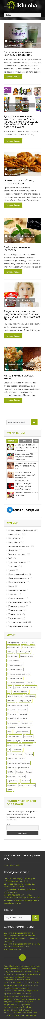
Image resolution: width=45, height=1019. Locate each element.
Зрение (11, 570)
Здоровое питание (17, 562)
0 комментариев (14, 105)
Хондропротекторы (27, 785)
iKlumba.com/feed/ (12, 865)
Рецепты (12, 594)
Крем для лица (26, 723)
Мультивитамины (14, 736)
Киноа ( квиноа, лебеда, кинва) (19, 377)
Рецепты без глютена (15, 758)
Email (8, 824)
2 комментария (13, 41)
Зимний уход (30, 696)
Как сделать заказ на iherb (17, 705)
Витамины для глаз (14, 678)
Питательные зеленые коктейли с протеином (18, 53)
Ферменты (25, 781)
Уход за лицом (15, 610)
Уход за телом (14, 614)
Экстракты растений (17, 622)
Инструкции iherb (16, 582)
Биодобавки (14, 542)
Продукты (29, 754)
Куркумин (11, 727)
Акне (32, 643)
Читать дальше (13, 77)
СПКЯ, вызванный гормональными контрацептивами (22, 947)
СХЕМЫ (10, 772)
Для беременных (29, 687)
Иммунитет (11, 701)
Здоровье (12, 566)
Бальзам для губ (23, 652)
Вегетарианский (13, 660)
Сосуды (29, 772)
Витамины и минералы (18, 546)
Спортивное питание (18, 602)
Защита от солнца (14, 696)
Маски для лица (24, 727)
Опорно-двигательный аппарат (19, 745)
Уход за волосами (16, 606)
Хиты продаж (14, 618)
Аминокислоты (13, 647)
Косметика (11, 714)
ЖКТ (10, 558)
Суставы (21, 776)
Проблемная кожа (14, 754)
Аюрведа (10, 652)
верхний (22, 957)
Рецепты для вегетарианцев (18, 763)
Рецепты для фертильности (18, 767)
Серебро (19, 772)
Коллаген (11, 709)
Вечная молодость (14, 665)
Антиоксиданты (28, 647)
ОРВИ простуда (13, 741)
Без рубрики (14, 538)
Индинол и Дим (26, 701)
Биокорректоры (26, 656)
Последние (12, 441)
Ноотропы (28, 736)
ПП (8, 750)
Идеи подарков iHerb (18, 574)
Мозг (9, 732)
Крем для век (12, 723)
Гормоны (30, 683)
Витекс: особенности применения (19, 935)
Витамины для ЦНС (15, 669)
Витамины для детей (15, 683)
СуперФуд (11, 776)
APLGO (24, 643)
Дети (9, 687)
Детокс (17, 687)
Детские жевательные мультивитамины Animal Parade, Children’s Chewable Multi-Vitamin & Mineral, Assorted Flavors (21, 122)
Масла (11, 586)
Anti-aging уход (13, 643)
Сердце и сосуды (16, 598)
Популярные (25, 441)
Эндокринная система (18, 626)
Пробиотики (17, 750)
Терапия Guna (12, 781)
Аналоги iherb (14, 534)
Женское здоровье (17, 554)
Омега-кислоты (29, 741)
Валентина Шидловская (13, 45)
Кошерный (23, 714)
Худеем (10, 790)
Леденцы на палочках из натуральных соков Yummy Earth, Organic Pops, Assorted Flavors (22, 315)
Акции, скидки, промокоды (20, 530)
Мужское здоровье (17, 590)
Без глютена (12, 656)
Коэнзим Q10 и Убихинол (17, 718)
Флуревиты (11, 785)
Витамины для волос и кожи (18, 674)
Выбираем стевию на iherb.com (17, 248)
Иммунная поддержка (18, 578)
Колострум (22, 709)
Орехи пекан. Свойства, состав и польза (19, 182)
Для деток (13, 550)
